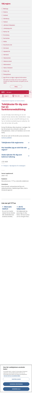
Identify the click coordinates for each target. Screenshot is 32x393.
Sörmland (6, 48)
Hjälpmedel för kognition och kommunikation (13, 100)
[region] (16, 378)
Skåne (5, 41)
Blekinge (5, 8)
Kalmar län (6, 31)
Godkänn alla (16, 389)
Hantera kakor (16, 379)
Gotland (5, 15)
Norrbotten (6, 38)
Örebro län (6, 71)
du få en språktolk (6, 137)
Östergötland (7, 74)
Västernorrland (7, 61)
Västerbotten (7, 58)
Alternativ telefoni (7, 208)
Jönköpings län (7, 28)
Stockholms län (7, 45)
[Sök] (30, 92)
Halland (5, 22)
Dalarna (5, 12)
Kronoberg (6, 35)
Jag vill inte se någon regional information (15, 77)
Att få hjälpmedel (21, 208)
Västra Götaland (7, 67)
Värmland (6, 54)
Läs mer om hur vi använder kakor (12, 375)
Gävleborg (6, 18)
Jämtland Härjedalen (9, 25)
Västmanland (7, 64)
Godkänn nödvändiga (16, 384)
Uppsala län (6, 51)
